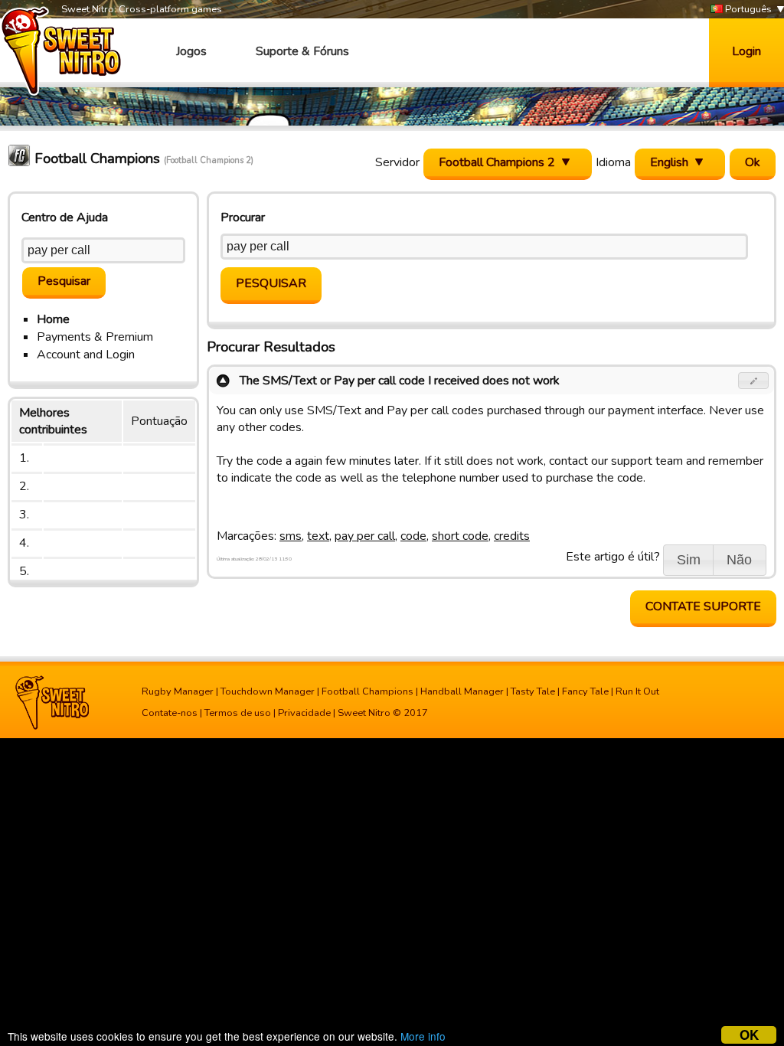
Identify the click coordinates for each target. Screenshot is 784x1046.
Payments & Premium (95, 337)
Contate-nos (170, 713)
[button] (753, 380)
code (413, 536)
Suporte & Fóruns (302, 51)
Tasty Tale (533, 691)
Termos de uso (237, 713)
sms (290, 536)
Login (746, 51)
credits (512, 536)
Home (53, 319)
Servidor (397, 162)
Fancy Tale (585, 691)
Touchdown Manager (267, 691)
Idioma (613, 162)
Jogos (191, 51)
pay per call (365, 536)
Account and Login (86, 354)
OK (749, 1035)
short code (460, 536)
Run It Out (637, 691)
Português (747, 9)
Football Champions (367, 691)
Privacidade (304, 713)
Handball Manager (462, 691)
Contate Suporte (703, 606)
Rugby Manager (178, 691)
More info (423, 1036)
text (318, 536)
